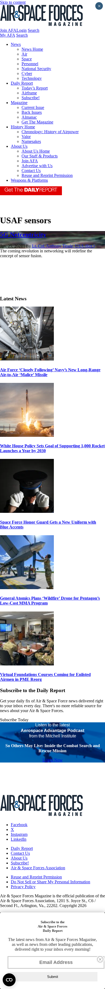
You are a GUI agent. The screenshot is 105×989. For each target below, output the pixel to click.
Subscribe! (31, 97)
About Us (19, 146)
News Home (32, 49)
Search (33, 30)
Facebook (19, 824)
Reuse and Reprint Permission (47, 175)
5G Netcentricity (23, 234)
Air (24, 54)
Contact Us (31, 170)
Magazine (19, 102)
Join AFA (8, 30)
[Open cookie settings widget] (9, 979)
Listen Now (53, 760)
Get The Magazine (37, 122)
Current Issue (33, 107)
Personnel (30, 63)
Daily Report (22, 83)
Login (21, 30)
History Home (23, 127)
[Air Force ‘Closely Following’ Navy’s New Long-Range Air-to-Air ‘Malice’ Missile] (27, 359)
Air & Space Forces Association (38, 868)
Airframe (29, 93)
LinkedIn (18, 839)
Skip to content (13, 2)
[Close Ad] (100, 959)
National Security (36, 68)
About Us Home (36, 151)
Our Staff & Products (40, 156)
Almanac (29, 117)
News (16, 44)
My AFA (7, 35)
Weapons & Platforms (29, 180)
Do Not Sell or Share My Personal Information (50, 882)
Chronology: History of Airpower (50, 131)
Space (27, 59)
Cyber (27, 73)
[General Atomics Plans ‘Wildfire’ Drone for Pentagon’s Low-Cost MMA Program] (27, 587)
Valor (26, 136)
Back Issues (32, 112)
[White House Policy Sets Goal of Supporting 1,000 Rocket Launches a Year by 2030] (27, 435)
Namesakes (31, 141)
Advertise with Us (37, 165)
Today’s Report (35, 88)
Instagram (19, 834)
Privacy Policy (23, 886)
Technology (32, 78)
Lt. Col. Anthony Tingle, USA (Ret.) (63, 246)
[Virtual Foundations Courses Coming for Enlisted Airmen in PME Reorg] (27, 664)
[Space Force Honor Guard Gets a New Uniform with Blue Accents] (27, 511)
